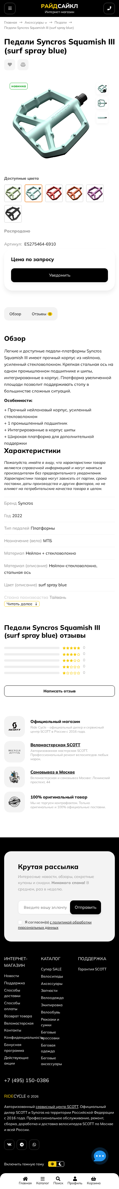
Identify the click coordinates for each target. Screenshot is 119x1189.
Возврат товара (18, 1016)
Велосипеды (52, 976)
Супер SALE (51, 969)
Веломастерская (18, 1023)
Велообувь (50, 1012)
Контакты (12, 1030)
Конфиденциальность (23, 1037)
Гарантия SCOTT (92, 969)
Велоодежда (52, 997)
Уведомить (59, 275)
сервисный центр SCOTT (57, 1106)
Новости (11, 975)
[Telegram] (22, 1145)
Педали (61, 22)
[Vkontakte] (9, 1145)
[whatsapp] (34, 1145)
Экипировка (52, 1005)
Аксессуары (34, 22)
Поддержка (14, 983)
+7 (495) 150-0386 (26, 1080)
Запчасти (49, 990)
